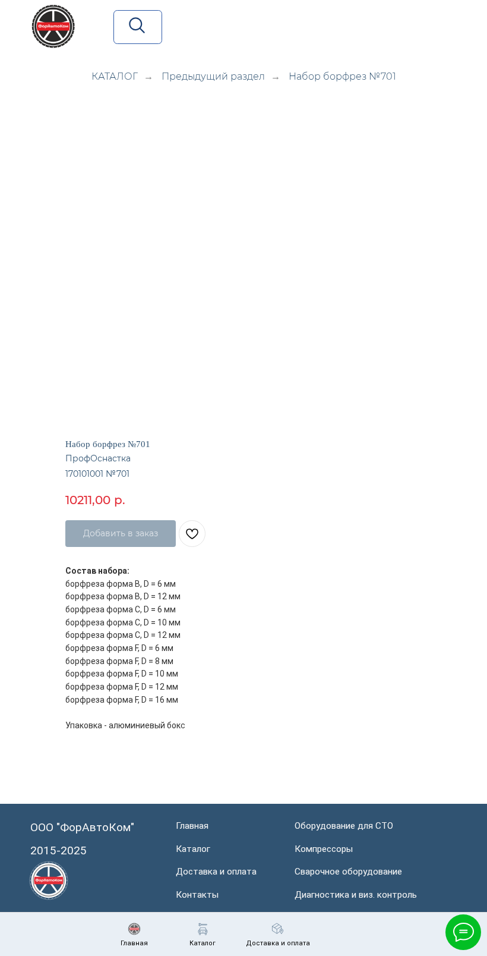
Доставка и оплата (216, 871)
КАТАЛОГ (114, 76)
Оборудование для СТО (344, 825)
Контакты (197, 894)
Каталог (193, 849)
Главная (192, 825)
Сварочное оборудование (348, 871)
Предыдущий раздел (213, 76)
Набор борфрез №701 (342, 76)
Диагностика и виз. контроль (356, 894)
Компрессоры (324, 849)
